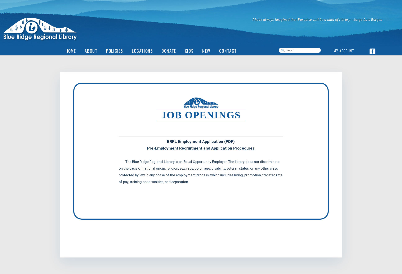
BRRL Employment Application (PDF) (201, 141)
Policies (114, 50)
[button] (206, 50)
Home (71, 50)
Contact (228, 50)
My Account (344, 50)
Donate (169, 50)
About (91, 50)
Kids (189, 50)
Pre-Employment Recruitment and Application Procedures (201, 148)
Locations (142, 50)
